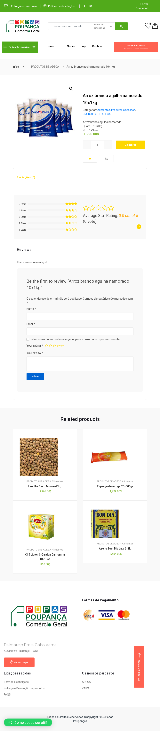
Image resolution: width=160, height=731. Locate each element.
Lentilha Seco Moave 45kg (44, 486)
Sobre (71, 46)
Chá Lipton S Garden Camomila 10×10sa (45, 557)
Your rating (35, 345)
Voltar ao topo (139, 670)
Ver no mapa (20, 662)
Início (16, 66)
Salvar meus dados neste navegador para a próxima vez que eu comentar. (75, 339)
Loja (83, 46)
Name (31, 308)
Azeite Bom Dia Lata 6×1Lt (115, 548)
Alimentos (103, 110)
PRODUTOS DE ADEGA (45, 66)
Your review (35, 352)
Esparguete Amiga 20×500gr (115, 486)
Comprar (130, 144)
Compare (106, 158)
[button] (28, 722)
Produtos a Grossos (123, 110)
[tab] (26, 178)
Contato (97, 46)
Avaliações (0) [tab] (26, 177)
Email (31, 324)
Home (50, 46)
